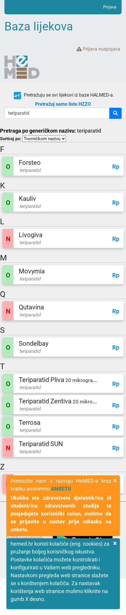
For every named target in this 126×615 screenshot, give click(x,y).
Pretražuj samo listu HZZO (63, 104)
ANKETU (61, 489)
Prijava (109, 7)
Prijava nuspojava (101, 49)
